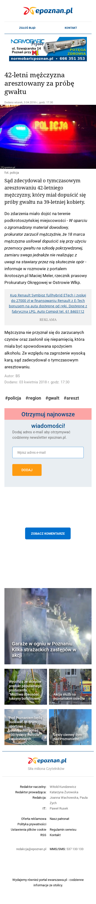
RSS (43, 835)
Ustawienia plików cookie (28, 829)
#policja (13, 398)
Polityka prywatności (31, 824)
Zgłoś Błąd (27, 28)
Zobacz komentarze (48, 533)
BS (18, 376)
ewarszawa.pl (57, 880)
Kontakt (71, 28)
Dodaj (26, 470)
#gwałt (52, 398)
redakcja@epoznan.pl (31, 849)
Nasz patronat (59, 819)
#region (33, 398)
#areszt (71, 398)
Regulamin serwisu (63, 829)
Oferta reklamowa (33, 819)
